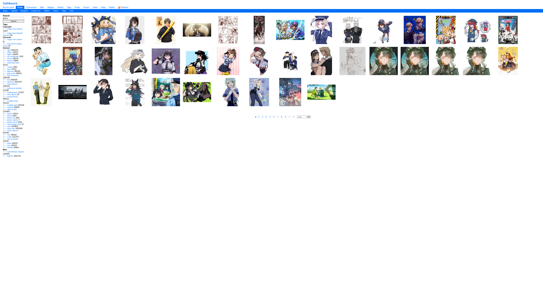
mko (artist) (12, 94)
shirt (9, 126)
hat (8, 80)
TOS (71, 11)
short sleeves (12, 130)
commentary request (15, 152)
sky (9, 135)
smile (9, 137)
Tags (69, 7)
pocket (10, 114)
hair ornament (12, 75)
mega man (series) (14, 29)
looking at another (14, 88)
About (55, 11)
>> (294, 117)
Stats (95, 7)
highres (10, 156)
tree (9, 145)
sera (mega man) (14, 124)
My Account (8, 7)
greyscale (11, 73)
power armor (12, 122)
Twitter (112, 7)
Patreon (124, 7)
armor (9, 58)
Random (24, 11)
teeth (9, 143)
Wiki (42, 7)
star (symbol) (12, 139)
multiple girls (12, 105)
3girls (9, 54)
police (10, 116)
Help (103, 7)
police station (13, 120)
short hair (11, 128)
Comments (31, 7)
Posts (20, 7)
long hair (11, 82)
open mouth (12, 109)
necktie (10, 107)
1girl (9, 50)
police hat (11, 118)
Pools (77, 7)
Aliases (50, 7)
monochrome (12, 97)
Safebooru (10, 3)
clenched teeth (13, 63)
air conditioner (13, 56)
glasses (10, 71)
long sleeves (12, 84)
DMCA (47, 11)
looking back (12, 92)
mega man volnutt (14, 39)
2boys (10, 52)
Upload (14, 11)
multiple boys (12, 101)
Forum (86, 7)
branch (10, 61)
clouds (10, 67)
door (9, 69)
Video (5, 11)
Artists (60, 7)
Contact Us (35, 11)
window (10, 147)
